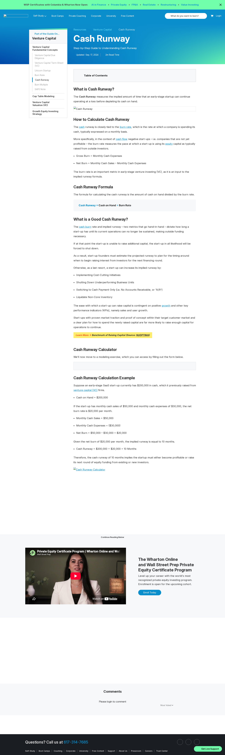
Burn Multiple (41, 84)
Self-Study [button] (38, 16)
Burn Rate (40, 75)
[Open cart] (212, 16)
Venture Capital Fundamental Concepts (45, 48)
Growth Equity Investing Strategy (45, 112)
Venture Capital (102, 29)
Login (218, 16)
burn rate (125, 126)
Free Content (127, 16)
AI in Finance (99, 4)
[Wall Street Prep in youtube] (197, 742)
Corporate (96, 16)
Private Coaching (77, 16)
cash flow (121, 139)
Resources (79, 29)
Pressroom (136, 751)
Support (111, 751)
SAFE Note (40, 89)
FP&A (135, 4)
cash (81, 126)
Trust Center (162, 751)
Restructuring (169, 4)
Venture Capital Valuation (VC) (40, 103)
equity (169, 143)
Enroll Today (149, 592)
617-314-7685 (76, 742)
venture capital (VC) (85, 390)
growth (166, 305)
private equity (160, 580)
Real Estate (149, 4)
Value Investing (190, 4)
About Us (123, 751)
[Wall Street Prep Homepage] (17, 15)
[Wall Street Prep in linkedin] (180, 742)
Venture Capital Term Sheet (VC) (49, 64)
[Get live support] (208, 749)
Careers (148, 751)
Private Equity (119, 4)
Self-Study (30, 751)
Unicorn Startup (43, 70)
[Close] (220, 745)
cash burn (85, 226)
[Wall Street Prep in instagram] (188, 742)
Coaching (58, 751)
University (111, 16)
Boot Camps (58, 16)
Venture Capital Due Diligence (45, 56)
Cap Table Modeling (43, 96)
